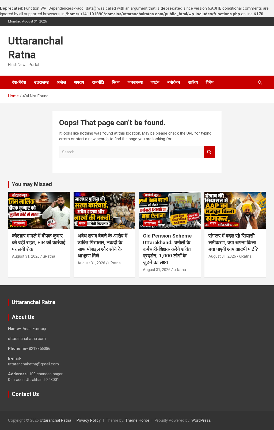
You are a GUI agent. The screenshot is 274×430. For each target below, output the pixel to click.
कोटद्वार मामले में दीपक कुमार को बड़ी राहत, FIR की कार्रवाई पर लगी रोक (38, 242)
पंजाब (82, 223)
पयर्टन (155, 82)
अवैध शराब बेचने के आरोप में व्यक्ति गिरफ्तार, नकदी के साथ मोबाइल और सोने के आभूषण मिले (102, 246)
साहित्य (193, 82)
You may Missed (32, 184)
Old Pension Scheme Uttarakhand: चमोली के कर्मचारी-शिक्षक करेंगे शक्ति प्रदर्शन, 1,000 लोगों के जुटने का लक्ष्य (167, 249)
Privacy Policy (89, 420)
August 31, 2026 (26, 256)
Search (209, 152)
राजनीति (98, 82)
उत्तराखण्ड (41, 82)
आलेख (61, 82)
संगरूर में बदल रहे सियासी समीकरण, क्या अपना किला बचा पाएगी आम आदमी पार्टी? (233, 242)
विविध (210, 82)
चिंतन (116, 82)
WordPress (201, 420)
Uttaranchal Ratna (55, 420)
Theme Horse (137, 420)
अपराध (79, 82)
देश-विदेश (19, 82)
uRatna (49, 256)
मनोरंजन (174, 82)
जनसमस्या (135, 82)
